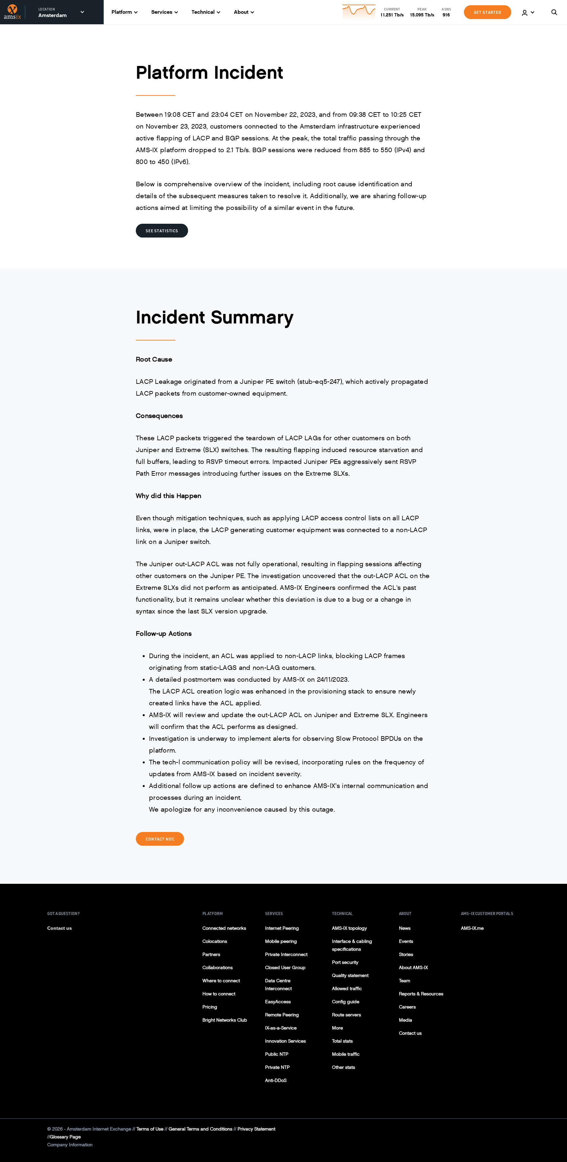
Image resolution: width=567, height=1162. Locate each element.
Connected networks (224, 928)
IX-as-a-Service (281, 1028)
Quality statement (350, 975)
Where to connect (221, 981)
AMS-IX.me (472, 928)
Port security (345, 962)
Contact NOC (160, 838)
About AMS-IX (413, 968)
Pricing (209, 1007)
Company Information (70, 1145)
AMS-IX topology (349, 928)
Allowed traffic (347, 989)
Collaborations (217, 968)
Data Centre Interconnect (278, 985)
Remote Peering (282, 1015)
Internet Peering (282, 928)
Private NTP (277, 1067)
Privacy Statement (256, 1129)
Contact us (59, 928)
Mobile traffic (346, 1054)
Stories (406, 954)
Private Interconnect (286, 954)
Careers (407, 1007)
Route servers (346, 1015)
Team (404, 981)
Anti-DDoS (275, 1080)
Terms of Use (149, 1129)
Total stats (342, 1041)
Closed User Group (285, 968)
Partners (211, 954)
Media (405, 1020)
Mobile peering (281, 941)
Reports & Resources (421, 994)
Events (406, 941)
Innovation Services (285, 1041)
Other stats (343, 1067)
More (337, 1028)
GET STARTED (487, 12)
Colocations (214, 941)
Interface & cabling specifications (352, 945)
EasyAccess (278, 1002)
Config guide (345, 1002)
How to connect (218, 994)
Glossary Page (65, 1137)
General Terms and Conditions (200, 1129)
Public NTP (276, 1054)
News (404, 928)
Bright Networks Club (224, 1020)
